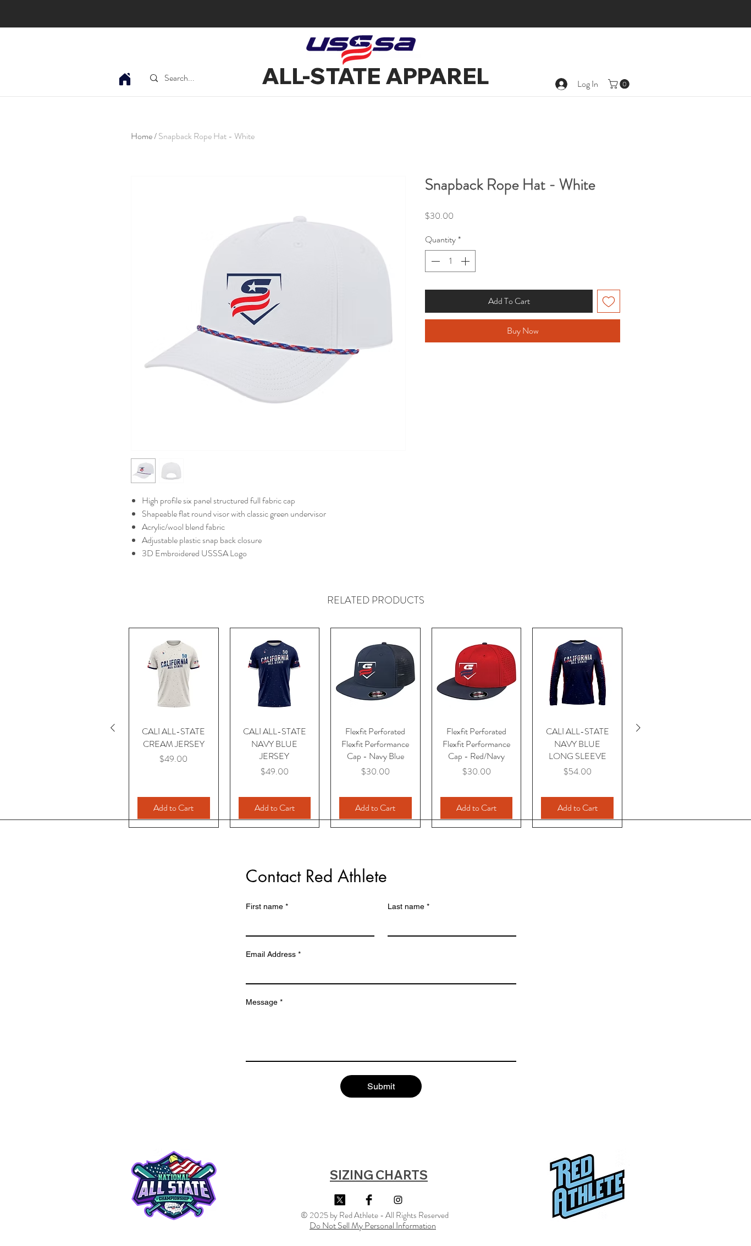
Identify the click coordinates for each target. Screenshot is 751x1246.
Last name (408, 906)
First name (267, 906)
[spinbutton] (450, 261)
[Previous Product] (112, 727)
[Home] (124, 79)
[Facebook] (368, 1199)
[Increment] (466, 261)
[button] (620, 84)
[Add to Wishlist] (608, 301)
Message (264, 1002)
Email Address (273, 954)
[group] (375, 727)
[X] (339, 1199)
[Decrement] (434, 261)
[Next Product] (638, 727)
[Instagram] (398, 1199)
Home (141, 136)
